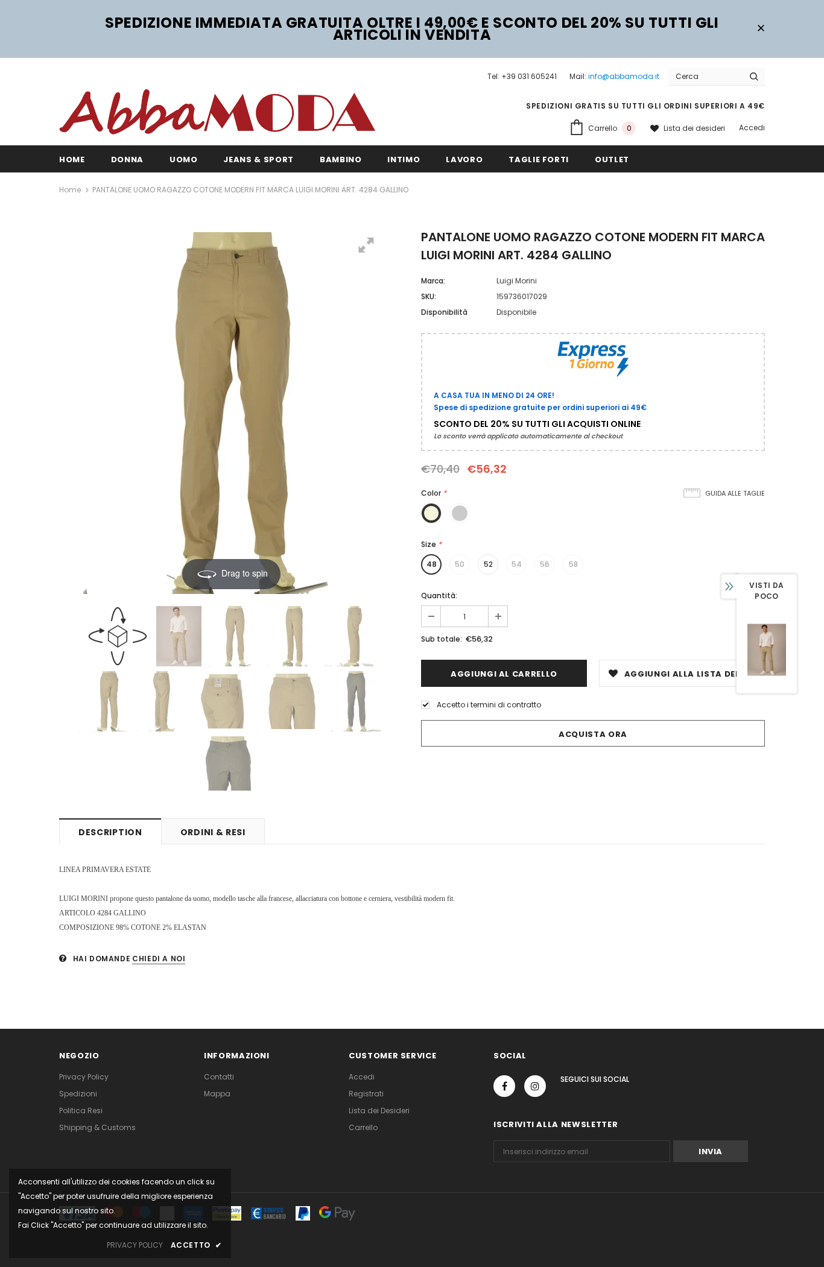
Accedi (752, 127)
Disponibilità (444, 312)
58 (573, 564)
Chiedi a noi (158, 958)
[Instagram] (535, 1086)
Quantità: (439, 595)
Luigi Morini (516, 281)
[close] (761, 29)
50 (459, 564)
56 (545, 564)
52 (488, 564)
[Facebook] (504, 1086)
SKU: (428, 296)
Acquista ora (593, 734)
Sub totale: (441, 639)
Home (70, 190)
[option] (767, 649)
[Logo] (217, 111)
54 (517, 564)
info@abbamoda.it (623, 76)
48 (431, 564)
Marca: (433, 281)
